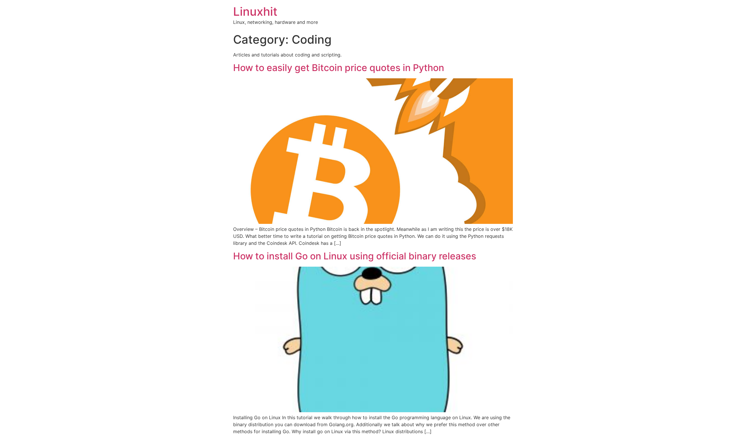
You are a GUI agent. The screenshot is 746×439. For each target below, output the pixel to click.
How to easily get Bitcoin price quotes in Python (338, 67)
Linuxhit (255, 11)
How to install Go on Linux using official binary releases (354, 256)
